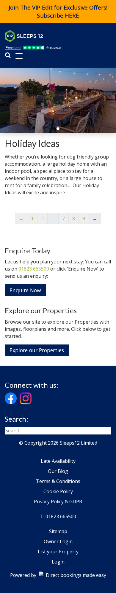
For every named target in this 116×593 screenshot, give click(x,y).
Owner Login (58, 541)
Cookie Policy (58, 491)
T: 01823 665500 (58, 516)
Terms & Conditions (58, 481)
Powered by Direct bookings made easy (58, 575)
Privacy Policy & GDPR (58, 501)
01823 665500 (33, 269)
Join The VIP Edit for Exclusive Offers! (58, 11)
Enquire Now (25, 290)
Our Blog (58, 471)
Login (58, 561)
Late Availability (58, 461)
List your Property (58, 551)
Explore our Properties (37, 350)
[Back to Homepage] (49, 36)
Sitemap (58, 531)
